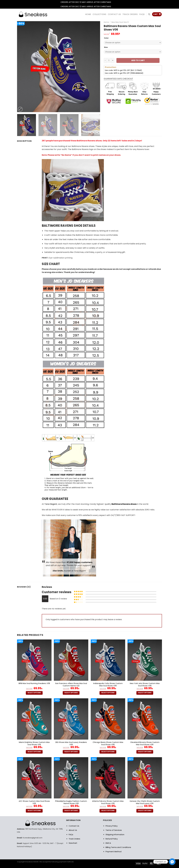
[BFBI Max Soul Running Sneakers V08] (34, 660)
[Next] (95, 67)
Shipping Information (115, 834)
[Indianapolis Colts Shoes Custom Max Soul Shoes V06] (108, 660)
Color (106, 38)
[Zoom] (20, 109)
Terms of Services (114, 830)
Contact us (114, 14)
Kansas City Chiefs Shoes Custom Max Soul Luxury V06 (145, 802)
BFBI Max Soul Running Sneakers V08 (34, 683)
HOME (88, 14)
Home (106, 22)
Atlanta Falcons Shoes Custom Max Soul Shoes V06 (108, 802)
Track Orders (130, 14)
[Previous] (22, 67)
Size (106, 47)
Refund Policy (112, 838)
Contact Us (74, 826)
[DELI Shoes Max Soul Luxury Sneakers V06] (71, 719)
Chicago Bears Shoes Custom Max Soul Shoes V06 (108, 743)
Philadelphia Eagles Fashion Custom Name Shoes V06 (71, 802)
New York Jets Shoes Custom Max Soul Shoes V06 (145, 684)
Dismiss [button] (115, 2)
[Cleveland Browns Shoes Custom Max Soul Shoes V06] (144, 719)
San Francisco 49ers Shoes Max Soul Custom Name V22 (71, 684)
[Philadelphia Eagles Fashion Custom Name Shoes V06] (71, 777)
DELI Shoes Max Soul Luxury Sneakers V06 (71, 743)
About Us (73, 830)
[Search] (149, 14)
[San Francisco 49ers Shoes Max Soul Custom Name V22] (71, 660)
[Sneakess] (33, 14)
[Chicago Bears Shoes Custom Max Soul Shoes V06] (108, 719)
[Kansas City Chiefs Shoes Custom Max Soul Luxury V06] (144, 777)
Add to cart (138, 60)
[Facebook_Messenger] (172, 861)
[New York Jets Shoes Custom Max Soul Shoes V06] (144, 660)
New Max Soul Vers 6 (120, 22)
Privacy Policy (112, 826)
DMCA (108, 843)
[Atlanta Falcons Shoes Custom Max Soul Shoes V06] (108, 777)
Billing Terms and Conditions (118, 847)
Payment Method (113, 851)
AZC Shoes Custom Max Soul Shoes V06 (34, 802)
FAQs (142, 14)
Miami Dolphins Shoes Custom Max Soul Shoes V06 (34, 743)
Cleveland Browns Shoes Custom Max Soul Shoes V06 (144, 743)
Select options (34, 693)
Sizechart (73, 843)
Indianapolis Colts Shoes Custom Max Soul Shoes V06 (108, 684)
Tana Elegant (50, 504)
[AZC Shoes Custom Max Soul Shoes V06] (34, 777)
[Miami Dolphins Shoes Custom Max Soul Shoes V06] (34, 719)
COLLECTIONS (99, 14)
